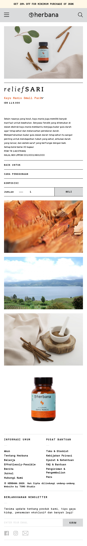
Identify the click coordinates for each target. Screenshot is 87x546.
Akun (7, 451)
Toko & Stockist (57, 451)
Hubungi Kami (13, 478)
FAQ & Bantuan (56, 465)
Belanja (9, 460)
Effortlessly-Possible (20, 465)
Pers (49, 477)
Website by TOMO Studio (19, 487)
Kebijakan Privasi (59, 456)
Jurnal (9, 473)
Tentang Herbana (16, 456)
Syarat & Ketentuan (60, 460)
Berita (9, 469)
